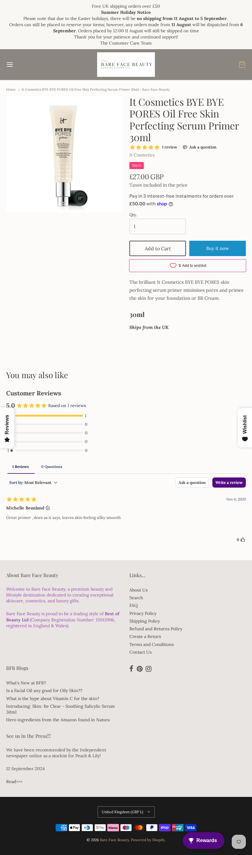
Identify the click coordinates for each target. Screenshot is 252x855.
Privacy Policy (142, 613)
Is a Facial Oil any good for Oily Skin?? (44, 690)
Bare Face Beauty (114, 839)
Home (11, 89)
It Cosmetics (142, 155)
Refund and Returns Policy (155, 628)
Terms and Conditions (151, 644)
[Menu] (30, 64)
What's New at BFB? (26, 683)
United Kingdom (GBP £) (122, 811)
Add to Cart (158, 248)
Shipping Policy (144, 621)
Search (136, 597)
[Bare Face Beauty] (126, 64)
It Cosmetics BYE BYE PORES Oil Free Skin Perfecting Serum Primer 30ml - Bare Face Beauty (96, 89)
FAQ (133, 605)
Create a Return (145, 636)
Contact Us (140, 652)
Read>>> (14, 781)
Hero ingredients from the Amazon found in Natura (58, 719)
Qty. (133, 215)
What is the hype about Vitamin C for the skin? (52, 698)
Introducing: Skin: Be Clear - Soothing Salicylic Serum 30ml (60, 709)
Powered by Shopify (148, 839)
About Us (138, 590)
